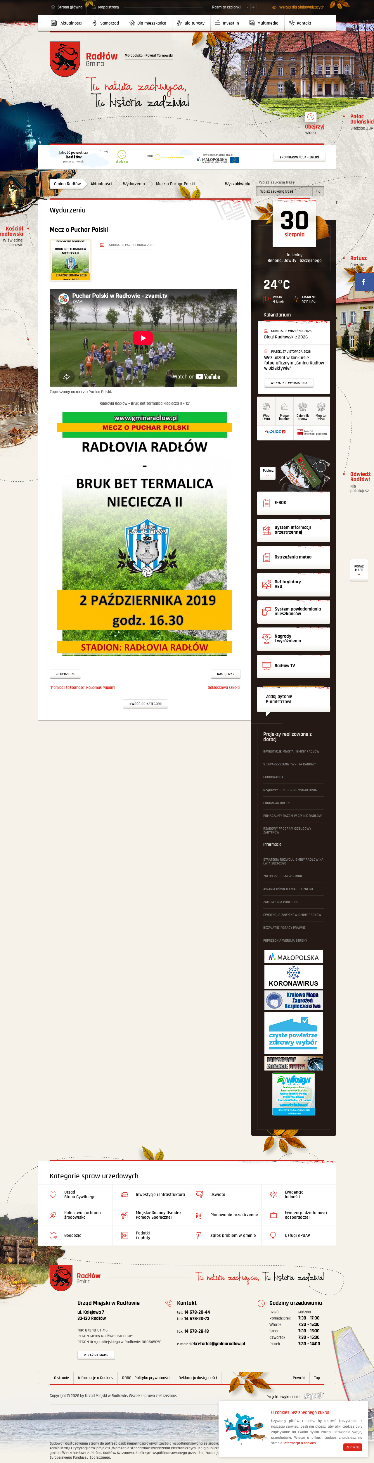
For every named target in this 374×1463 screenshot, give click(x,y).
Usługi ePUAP (297, 1235)
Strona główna (70, 7)
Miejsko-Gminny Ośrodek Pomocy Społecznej (158, 1215)
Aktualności (101, 184)
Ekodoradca (273, 777)
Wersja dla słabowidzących (301, 7)
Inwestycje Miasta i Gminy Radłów (291, 751)
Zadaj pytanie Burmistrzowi (279, 699)
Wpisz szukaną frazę (277, 182)
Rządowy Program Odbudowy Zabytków (287, 830)
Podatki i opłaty (143, 1235)
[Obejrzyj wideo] (310, 119)
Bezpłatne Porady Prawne (284, 928)
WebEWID (266, 417)
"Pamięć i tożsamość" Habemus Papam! (82, 687)
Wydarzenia (134, 184)
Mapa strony (108, 7)
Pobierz (268, 470)
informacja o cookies (299, 1443)
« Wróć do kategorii (145, 704)
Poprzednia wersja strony (285, 940)
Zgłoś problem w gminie (283, 876)
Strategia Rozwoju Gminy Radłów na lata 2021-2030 (293, 861)
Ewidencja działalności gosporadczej (306, 1215)
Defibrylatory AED (359, 570)
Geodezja (73, 1235)
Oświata (217, 1194)
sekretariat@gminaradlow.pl (211, 1344)
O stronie (61, 1378)
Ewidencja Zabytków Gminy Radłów (292, 915)
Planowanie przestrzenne (234, 1215)
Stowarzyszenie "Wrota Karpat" (289, 764)
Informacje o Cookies (95, 1378)
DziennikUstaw (303, 417)
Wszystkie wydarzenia (289, 383)
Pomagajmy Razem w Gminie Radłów (292, 816)
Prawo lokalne (284, 417)
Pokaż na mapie (96, 1355)
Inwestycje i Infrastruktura (160, 1194)
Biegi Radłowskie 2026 (286, 337)
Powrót (299, 1378)
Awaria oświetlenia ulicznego (288, 889)
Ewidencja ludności (294, 1194)
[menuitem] (69, 23)
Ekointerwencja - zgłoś (299, 157)
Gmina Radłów (67, 184)
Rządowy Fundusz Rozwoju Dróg (290, 790)
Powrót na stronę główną (84, 59)
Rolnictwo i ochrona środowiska (82, 1215)
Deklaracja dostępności (198, 1378)
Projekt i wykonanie (283, 1397)
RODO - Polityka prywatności (145, 1378)
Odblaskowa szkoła (224, 687)
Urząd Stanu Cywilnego (80, 1194)
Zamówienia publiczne (281, 902)
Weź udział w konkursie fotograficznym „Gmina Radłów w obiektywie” (294, 363)
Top (317, 1378)
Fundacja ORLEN (276, 803)
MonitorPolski (321, 417)
